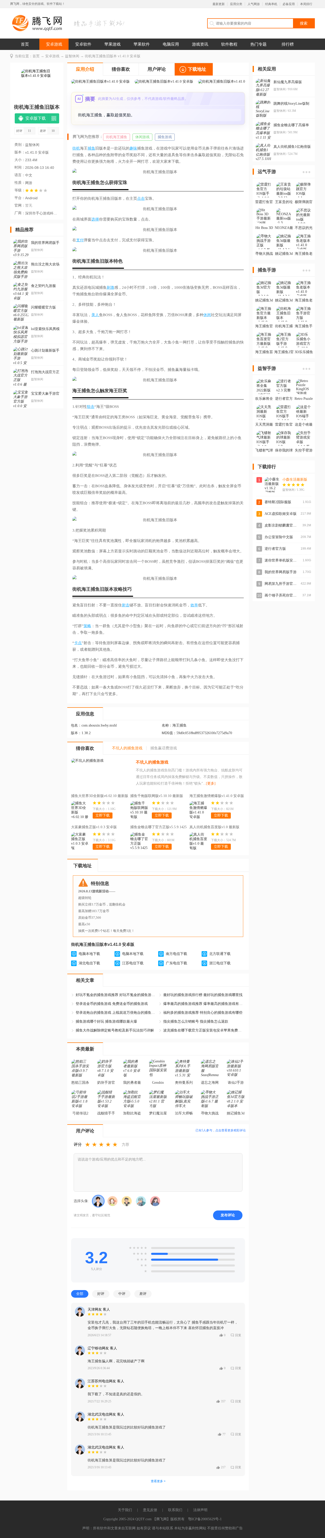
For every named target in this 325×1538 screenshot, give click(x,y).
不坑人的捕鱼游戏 (152, 762)
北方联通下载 (220, 954)
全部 (79, 1294)
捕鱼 (91, 148)
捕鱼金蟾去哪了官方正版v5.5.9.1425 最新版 (158, 827)
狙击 (90, 407)
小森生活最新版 (294, 479)
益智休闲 (72, 56)
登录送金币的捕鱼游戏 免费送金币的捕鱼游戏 (112, 1004)
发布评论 (228, 1215)
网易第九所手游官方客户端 (286, 584)
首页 (25, 44)
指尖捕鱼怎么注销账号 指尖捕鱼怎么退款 (195, 1021)
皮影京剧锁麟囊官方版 (282, 525)
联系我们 (175, 1510)
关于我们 (125, 1510)
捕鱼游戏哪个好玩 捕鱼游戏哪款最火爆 (106, 1021)
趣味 (133, 148)
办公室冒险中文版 (279, 537)
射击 (125, 605)
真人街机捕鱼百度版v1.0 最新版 (214, 827)
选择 (95, 219)
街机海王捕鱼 (116, 137)
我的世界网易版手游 (281, 572)
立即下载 (102, 815)
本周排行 (306, 4)
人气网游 (254, 4)
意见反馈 (150, 1510)
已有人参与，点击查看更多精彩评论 (221, 1130)
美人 (95, 315)
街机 (76, 148)
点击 (141, 198)
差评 (143, 1294)
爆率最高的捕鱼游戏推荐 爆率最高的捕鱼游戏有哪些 (204, 1004)
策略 (87, 626)
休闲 (207, 315)
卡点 (78, 643)
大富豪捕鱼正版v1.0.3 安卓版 (94, 827)
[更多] (211, 783)
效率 (194, 605)
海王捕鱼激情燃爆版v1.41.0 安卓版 (216, 796)
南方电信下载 (176, 954)
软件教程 (229, 44)
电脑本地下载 (89, 954)
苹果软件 (142, 44)
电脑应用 (171, 44)
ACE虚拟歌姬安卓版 (281, 514)
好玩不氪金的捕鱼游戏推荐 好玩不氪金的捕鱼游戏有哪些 (116, 995)
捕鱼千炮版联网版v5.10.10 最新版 (156, 796)
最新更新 (219, 4)
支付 (80, 240)
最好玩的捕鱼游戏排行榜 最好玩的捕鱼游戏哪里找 (202, 995)
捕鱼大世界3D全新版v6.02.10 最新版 (99, 796)
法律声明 (200, 1510)
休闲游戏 (142, 137)
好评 (100, 1294)
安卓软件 (83, 44)
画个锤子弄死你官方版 (282, 595)
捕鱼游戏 (165, 137)
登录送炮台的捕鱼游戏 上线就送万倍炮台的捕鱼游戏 (116, 1013)
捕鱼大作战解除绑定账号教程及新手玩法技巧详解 (115, 1030)
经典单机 (271, 4)
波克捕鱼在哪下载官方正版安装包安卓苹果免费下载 (204, 1030)
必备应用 (289, 4)
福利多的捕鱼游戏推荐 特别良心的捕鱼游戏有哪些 (202, 1013)
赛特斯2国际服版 (278, 502)
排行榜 (288, 44)
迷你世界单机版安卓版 (282, 560)
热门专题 (258, 44)
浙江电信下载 (220, 963)
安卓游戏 (54, 44)
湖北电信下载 (89, 963)
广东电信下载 (176, 963)
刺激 (110, 287)
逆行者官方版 (275, 549)
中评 (121, 1294)
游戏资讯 (200, 44)
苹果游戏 (112, 44)
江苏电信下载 (132, 963)
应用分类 (236, 4)
